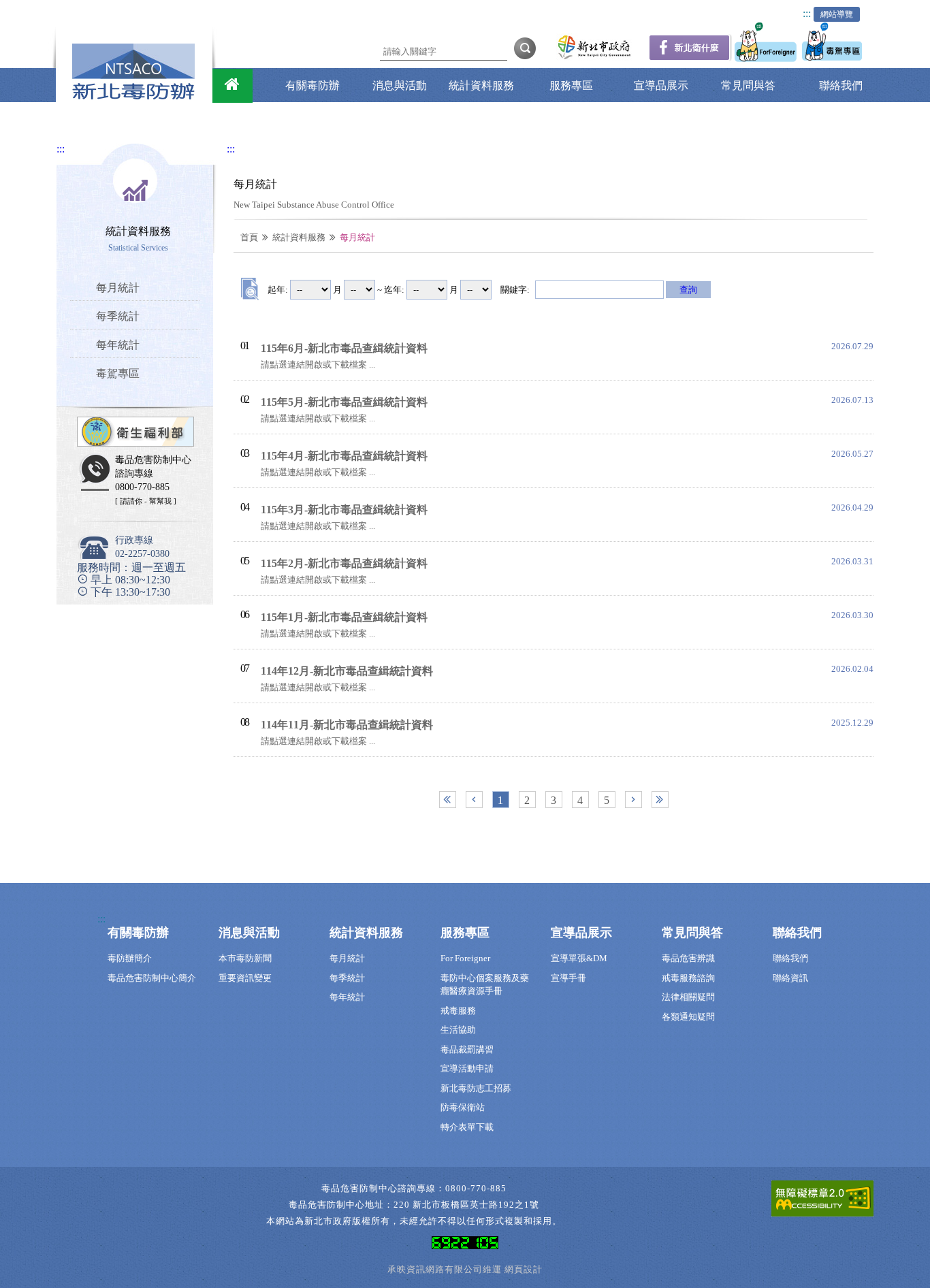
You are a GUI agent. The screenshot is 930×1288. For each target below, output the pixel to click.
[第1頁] (447, 799)
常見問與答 (748, 85)
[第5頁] (660, 799)
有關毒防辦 (312, 85)
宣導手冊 (568, 978)
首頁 (249, 237)
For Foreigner (465, 958)
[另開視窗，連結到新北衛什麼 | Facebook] (690, 57)
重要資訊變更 (245, 978)
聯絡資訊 (790, 978)
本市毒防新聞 (245, 958)
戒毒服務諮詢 (688, 978)
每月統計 (347, 958)
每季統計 (347, 978)
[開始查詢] (525, 48)
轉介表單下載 (467, 1127)
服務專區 (571, 85)
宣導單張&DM (579, 958)
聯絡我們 (841, 85)
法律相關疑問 (688, 997)
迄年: (394, 290)
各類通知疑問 (688, 1017)
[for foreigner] (767, 58)
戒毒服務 (458, 1010)
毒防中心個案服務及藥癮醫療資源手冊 (484, 985)
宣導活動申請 (467, 1068)
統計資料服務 (481, 85)
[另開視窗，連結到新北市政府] (594, 58)
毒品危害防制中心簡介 (152, 978)
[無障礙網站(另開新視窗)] (822, 1201)
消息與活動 (399, 85)
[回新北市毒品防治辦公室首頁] (232, 86)
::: (807, 13)
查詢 (688, 290)
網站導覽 (836, 14)
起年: (278, 290)
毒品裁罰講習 (467, 1049)
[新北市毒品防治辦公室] (133, 96)
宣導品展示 (661, 85)
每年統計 (347, 997)
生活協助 (458, 1030)
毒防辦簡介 (130, 958)
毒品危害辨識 (688, 958)
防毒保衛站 (462, 1107)
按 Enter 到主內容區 (88, 9)
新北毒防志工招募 (475, 1088)
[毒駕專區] (833, 58)
